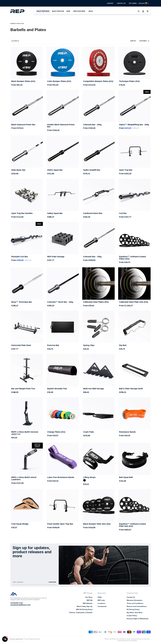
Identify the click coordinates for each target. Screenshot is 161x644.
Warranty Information (134, 600)
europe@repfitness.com (20, 605)
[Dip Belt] (134, 327)
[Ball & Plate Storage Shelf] (134, 370)
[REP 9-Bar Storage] (62, 238)
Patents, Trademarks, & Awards (80, 612)
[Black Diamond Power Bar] (26, 106)
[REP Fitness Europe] (22, 11)
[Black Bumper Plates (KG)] (26, 63)
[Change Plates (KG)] (62, 413)
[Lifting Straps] (98, 459)
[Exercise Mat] (62, 327)
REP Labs (101, 600)
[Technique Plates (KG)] (134, 63)
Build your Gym (58, 11)
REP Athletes (87, 603)
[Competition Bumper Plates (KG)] (98, 63)
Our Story (88, 597)
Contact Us (121, 3)
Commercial (102, 606)
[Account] (143, 11)
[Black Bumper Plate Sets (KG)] (98, 505)
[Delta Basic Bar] (26, 151)
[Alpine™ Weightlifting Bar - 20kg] (134, 106)
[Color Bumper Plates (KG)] (62, 63)
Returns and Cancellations (137, 606)
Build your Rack (43, 11)
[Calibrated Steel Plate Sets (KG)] (134, 283)
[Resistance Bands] (134, 413)
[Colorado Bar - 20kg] (98, 106)
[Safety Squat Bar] (62, 195)
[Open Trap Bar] (134, 151)
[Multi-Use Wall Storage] (98, 370)
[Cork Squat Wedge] (26, 505)
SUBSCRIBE (52, 582)
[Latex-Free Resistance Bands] (62, 459)
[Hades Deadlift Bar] (98, 151)
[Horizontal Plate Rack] (26, 327)
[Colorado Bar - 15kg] (98, 238)
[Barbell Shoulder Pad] (62, 370)
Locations (101, 603)
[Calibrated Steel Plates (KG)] (98, 283)
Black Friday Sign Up (84, 606)
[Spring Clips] (98, 327)
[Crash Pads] (98, 413)
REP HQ (89, 600)
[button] (43, 11)
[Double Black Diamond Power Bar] (62, 106)
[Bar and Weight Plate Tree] (26, 370)
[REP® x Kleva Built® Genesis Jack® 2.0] (26, 413)
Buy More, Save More (134, 612)
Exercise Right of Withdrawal (137, 619)
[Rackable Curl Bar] (26, 239)
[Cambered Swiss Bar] (98, 195)
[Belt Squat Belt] (134, 459)
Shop (68, 11)
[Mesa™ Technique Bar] (26, 283)
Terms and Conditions (135, 603)
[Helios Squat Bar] (62, 151)
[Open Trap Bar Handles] (26, 195)
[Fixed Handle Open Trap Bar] (62, 505)
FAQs (100, 597)
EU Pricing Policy (133, 609)
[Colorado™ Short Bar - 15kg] (62, 283)
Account (110, 3)
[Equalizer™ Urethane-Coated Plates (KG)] (134, 238)
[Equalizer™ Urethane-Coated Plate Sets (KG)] (134, 505)
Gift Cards (133, 3)
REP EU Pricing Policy (84, 609)
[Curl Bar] (134, 196)
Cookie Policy (132, 615)
